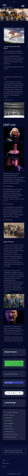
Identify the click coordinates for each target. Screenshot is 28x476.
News (3, 460)
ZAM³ (4, 5)
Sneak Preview (8, 420)
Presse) (12, 100)
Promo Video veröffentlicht (11, 374)
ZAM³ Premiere (8, 426)
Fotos (3, 466)
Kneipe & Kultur (8, 417)
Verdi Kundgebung (9, 423)
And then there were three (11, 434)
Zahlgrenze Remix (9, 428)
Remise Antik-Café (9, 415)
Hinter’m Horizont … (9, 431)
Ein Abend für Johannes (10, 437)
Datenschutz (5, 463)
